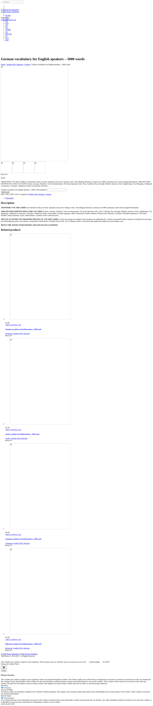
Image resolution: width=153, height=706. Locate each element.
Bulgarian (8, 648)
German (27, 64)
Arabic (7, 438)
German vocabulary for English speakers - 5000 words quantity (23, 190)
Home (3, 64)
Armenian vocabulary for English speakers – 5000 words (23, 329)
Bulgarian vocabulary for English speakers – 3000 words (23, 644)
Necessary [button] (4, 685)
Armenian (8, 334)
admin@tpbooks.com (8, 20)
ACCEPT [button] (106, 662)
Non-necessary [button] (6, 696)
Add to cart (5, 192)
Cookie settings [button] (94, 662)
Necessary (7, 688)
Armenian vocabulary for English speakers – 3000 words (23, 539)
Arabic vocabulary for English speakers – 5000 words (22, 434)
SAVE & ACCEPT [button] (8, 704)
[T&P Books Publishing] (10, 11)
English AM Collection (15, 64)
